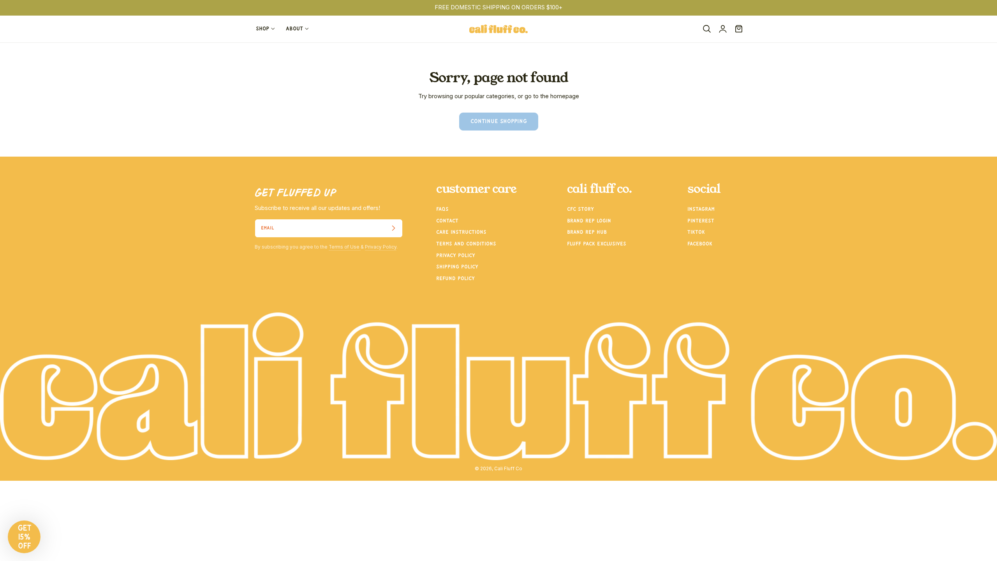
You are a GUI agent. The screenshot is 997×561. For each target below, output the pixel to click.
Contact (447, 221)
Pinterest (700, 221)
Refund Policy (455, 278)
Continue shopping (498, 121)
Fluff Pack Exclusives (596, 244)
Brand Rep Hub (587, 232)
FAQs (442, 209)
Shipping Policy (457, 267)
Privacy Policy (380, 247)
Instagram (701, 209)
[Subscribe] (393, 228)
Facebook (699, 244)
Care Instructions (461, 232)
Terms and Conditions (466, 244)
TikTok (696, 232)
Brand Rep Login (589, 221)
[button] (707, 29)
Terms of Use (345, 247)
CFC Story (580, 209)
